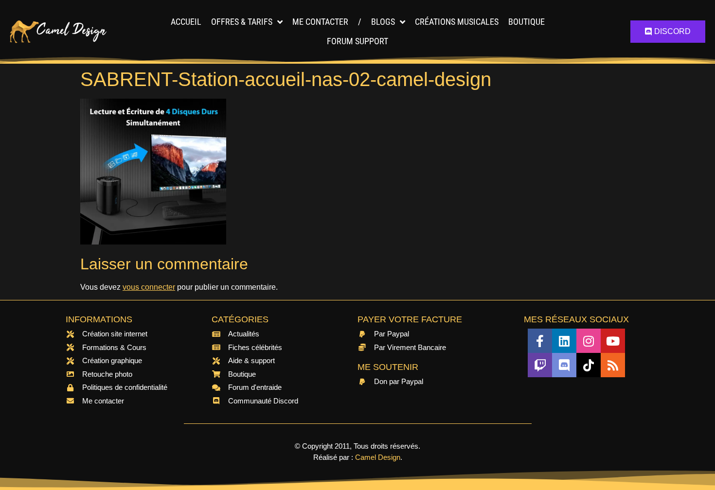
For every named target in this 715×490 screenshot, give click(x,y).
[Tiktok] (588, 365)
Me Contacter (320, 22)
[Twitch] (540, 365)
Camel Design (377, 457)
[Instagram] (588, 341)
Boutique (526, 22)
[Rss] (613, 365)
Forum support (357, 41)
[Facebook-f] (540, 341)
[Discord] (564, 365)
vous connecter (149, 287)
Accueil (186, 22)
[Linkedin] (564, 341)
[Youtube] (613, 341)
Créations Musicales (457, 22)
